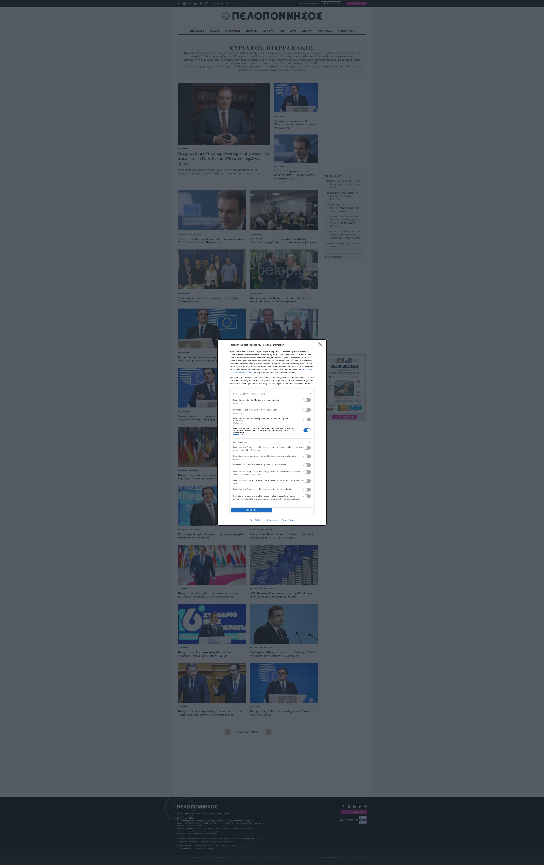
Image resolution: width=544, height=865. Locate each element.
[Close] (321, 345)
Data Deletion (256, 520)
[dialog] (272, 432)
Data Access (272, 520)
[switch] (307, 400)
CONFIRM (251, 510)
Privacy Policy (288, 520)
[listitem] (272, 393)
